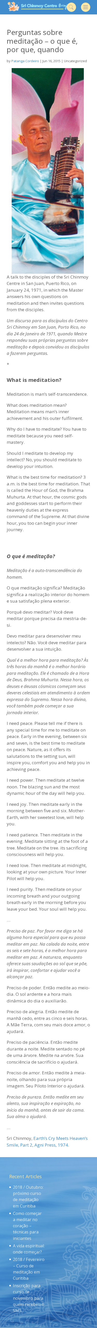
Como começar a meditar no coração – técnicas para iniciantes (27, 1226)
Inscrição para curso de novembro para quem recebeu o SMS (28, 1298)
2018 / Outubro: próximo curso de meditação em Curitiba (28, 1196)
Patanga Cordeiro (25, 61)
